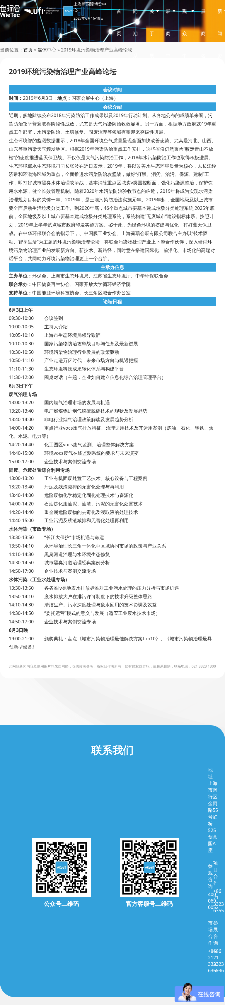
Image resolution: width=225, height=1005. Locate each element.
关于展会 (151, 44)
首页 (119, 22)
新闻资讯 (219, 44)
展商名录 (203, 44)
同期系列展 (135, 55)
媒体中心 (47, 50)
